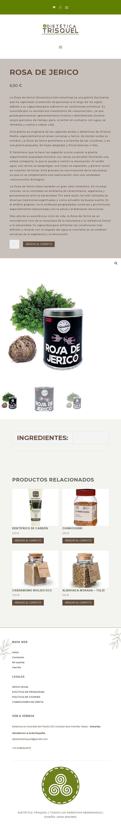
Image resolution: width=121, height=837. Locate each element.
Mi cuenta (18, 662)
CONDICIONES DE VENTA (27, 701)
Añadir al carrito (39, 244)
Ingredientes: (42, 438)
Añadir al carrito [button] (28, 540)
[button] (116, 263)
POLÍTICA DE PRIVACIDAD (28, 691)
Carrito (16, 667)
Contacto (18, 657)
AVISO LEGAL (20, 686)
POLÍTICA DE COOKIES (26, 696)
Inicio (15, 652)
